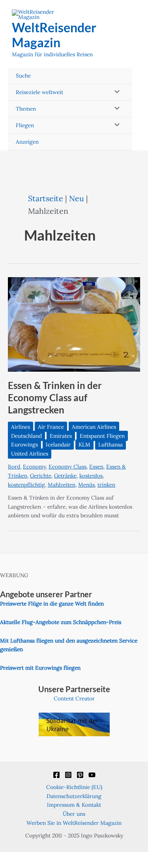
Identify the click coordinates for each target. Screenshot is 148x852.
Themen (26, 108)
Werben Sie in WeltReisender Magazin (74, 822)
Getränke (65, 475)
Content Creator (74, 698)
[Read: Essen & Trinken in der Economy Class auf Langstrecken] (74, 323)
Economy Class (67, 466)
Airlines (20, 426)
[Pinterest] (80, 774)
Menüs (86, 484)
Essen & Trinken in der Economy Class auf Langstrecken (55, 397)
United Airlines (29, 453)
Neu (76, 198)
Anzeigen (27, 141)
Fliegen (25, 125)
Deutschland (26, 435)
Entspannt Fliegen (102, 435)
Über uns (74, 813)
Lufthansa (110, 444)
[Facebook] (56, 774)
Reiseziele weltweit (39, 92)
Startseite (45, 198)
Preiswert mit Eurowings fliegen (40, 667)
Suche (23, 75)
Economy (34, 466)
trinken (106, 484)
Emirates (61, 435)
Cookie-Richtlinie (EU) (74, 787)
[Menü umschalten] (114, 92)
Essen (96, 466)
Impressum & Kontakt (74, 804)
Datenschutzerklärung (74, 796)
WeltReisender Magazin (54, 35)
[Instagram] (68, 774)
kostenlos (91, 475)
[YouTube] (92, 774)
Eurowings (24, 444)
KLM (84, 444)
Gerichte (40, 475)
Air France (51, 426)
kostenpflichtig (26, 484)
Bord (14, 466)
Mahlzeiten (61, 484)
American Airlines (94, 426)
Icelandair (58, 444)
